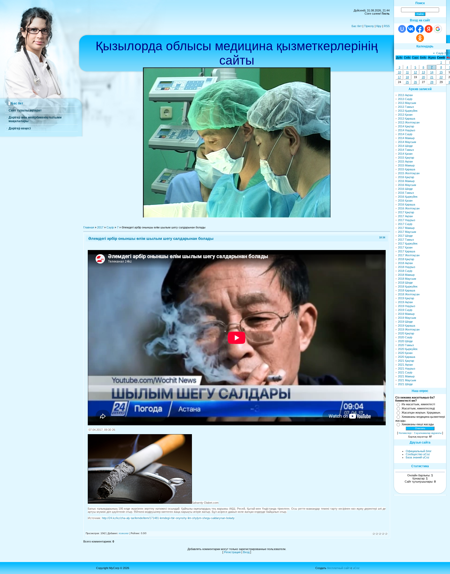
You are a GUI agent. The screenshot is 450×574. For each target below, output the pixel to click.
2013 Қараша (406, 118)
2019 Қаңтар (406, 298)
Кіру (379, 26)
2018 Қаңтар (406, 259)
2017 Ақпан (405, 216)
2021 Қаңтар (406, 360)
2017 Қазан (405, 247)
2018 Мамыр (406, 274)
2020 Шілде (405, 341)
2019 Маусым (407, 317)
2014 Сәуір (405, 134)
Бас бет (357, 26)
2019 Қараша (406, 325)
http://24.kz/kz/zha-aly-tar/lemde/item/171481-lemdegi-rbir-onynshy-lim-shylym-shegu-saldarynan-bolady (168, 518)
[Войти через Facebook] (420, 29)
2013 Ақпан (405, 95)
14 (431, 72)
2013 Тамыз (406, 106)
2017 (100, 227)
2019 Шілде (405, 321)
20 (423, 77)
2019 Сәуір (405, 309)
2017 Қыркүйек (407, 243)
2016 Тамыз (406, 192)
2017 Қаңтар (406, 212)
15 (441, 72)
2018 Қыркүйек (407, 286)
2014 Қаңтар (406, 126)
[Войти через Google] (438, 29)
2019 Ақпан (405, 302)
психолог (124, 533)
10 (399, 72)
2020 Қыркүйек (407, 349)
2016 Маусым (407, 184)
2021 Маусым (407, 380)
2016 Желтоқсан (409, 208)
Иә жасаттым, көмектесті (418, 404)
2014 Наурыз (406, 130)
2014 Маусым (407, 142)
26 (415, 82)
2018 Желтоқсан (409, 294)
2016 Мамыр (406, 181)
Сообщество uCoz (418, 454)
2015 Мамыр (406, 165)
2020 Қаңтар (406, 333)
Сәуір (110, 227)
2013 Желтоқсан (409, 122)
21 (431, 77)
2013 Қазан (405, 114)
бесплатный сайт (338, 568)
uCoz (356, 568)
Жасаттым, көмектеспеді (418, 408)
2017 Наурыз (406, 220)
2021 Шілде (405, 384)
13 (423, 72)
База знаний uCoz (417, 457)
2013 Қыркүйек (407, 110)
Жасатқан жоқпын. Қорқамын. (421, 412)
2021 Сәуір (405, 372)
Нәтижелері (405, 433)
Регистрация (232, 552)
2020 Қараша (406, 356)
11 (407, 72)
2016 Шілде (405, 188)
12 (415, 72)
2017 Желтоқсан (409, 255)
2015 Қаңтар (406, 157)
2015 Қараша (406, 169)
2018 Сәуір (405, 270)
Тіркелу (369, 26)
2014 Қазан (405, 153)
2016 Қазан (405, 200)
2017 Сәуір (405, 224)
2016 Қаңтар (406, 177)
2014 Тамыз (406, 149)
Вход (246, 552)
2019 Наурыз (406, 306)
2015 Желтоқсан (409, 173)
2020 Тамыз (406, 345)
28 (431, 82)
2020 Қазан (405, 352)
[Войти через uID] (402, 29)
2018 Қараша (406, 290)
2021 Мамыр (406, 376)
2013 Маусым (407, 102)
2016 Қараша (406, 204)
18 (407, 77)
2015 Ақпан (405, 161)
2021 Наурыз (406, 368)
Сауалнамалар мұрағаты (427, 433)
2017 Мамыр (406, 227)
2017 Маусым (407, 231)
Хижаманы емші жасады (418, 424)
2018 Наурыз (406, 267)
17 (399, 77)
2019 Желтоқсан (409, 329)
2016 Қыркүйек (407, 196)
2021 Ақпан (405, 364)
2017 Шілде (405, 235)
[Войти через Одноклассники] (420, 38)
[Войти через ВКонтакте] (411, 29)
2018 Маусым (407, 278)
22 (441, 77)
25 (407, 82)
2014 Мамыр (406, 138)
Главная (88, 227)
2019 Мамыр (406, 313)
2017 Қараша (406, 251)
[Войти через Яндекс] (429, 29)
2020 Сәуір (405, 337)
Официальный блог (419, 451)
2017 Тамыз (406, 239)
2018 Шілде (405, 282)
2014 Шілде (405, 145)
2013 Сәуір (405, 99)
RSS (387, 26)
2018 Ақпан (405, 263)
